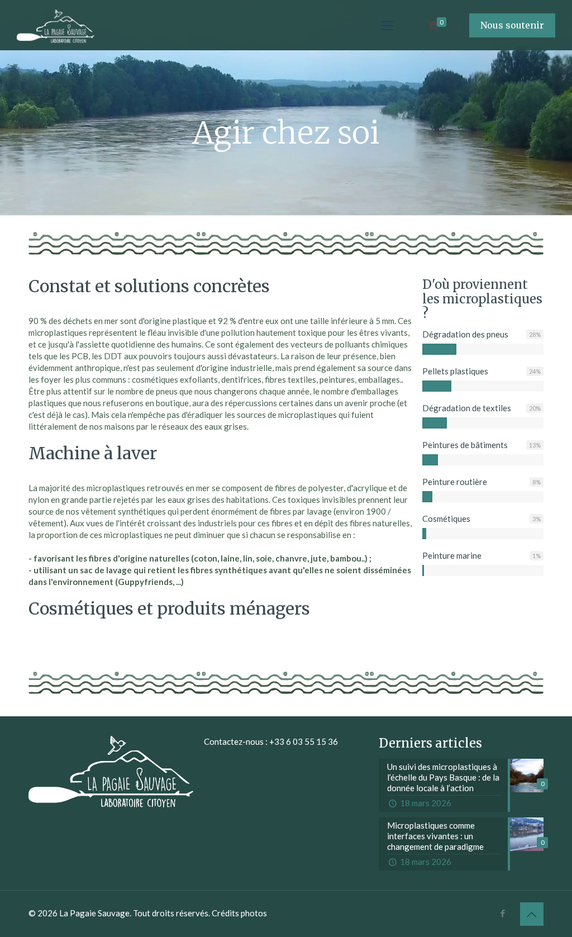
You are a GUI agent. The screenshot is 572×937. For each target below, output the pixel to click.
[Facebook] (503, 913)
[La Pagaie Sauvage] (55, 25)
